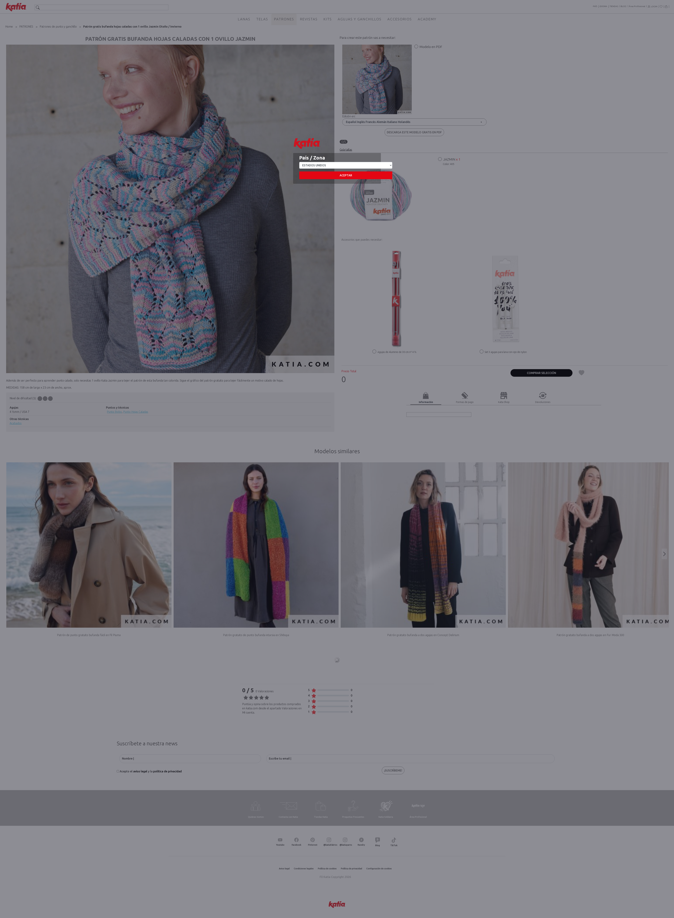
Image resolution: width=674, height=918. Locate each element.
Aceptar (346, 175)
